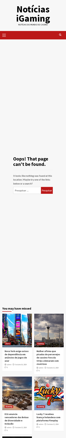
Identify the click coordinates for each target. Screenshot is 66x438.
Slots (8, 344)
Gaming (40, 344)
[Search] (60, 35)
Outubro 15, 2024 (52, 368)
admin (9, 364)
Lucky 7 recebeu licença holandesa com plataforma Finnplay (48, 417)
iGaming (9, 406)
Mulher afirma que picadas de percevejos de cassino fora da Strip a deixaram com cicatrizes (48, 357)
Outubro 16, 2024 (21, 364)
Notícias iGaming (33, 13)
